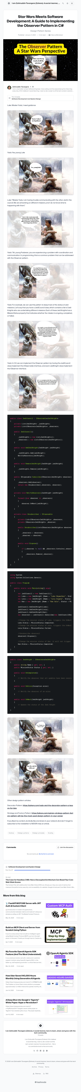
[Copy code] (71, 417)
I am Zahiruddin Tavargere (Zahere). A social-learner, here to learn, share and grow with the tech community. (36, 3)
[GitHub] (37, 1051)
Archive (34, 1067)
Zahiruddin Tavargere (20, 87)
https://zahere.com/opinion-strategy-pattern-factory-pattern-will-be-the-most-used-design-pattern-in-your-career (40, 814)
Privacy (40, 1067)
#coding (50, 833)
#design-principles (38, 833)
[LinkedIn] (33, 87)
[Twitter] (34, 1051)
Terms (47, 1067)
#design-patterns (23, 833)
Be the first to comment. (46, 854)
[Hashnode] (47, 1051)
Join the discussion (66, 847)
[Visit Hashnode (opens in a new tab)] (40, 1082)
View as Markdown (57, 35)
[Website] (44, 1051)
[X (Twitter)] (31, 87)
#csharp (11, 833)
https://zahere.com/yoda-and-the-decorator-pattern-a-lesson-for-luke (40, 807)
